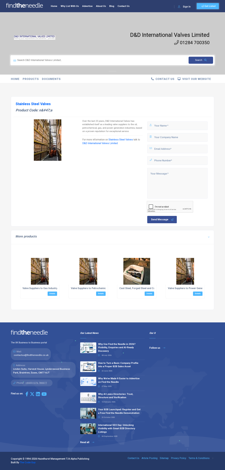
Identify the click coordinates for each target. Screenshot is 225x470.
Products (31, 79)
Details (52, 294)
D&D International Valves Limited (170, 35)
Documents (51, 79)
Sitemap (164, 458)
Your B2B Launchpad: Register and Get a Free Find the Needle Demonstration (119, 411)
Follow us (155, 347)
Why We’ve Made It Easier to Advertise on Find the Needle (119, 380)
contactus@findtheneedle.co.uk (31, 355)
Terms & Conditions (199, 458)
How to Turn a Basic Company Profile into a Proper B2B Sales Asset (118, 365)
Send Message (159, 219)
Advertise (87, 6)
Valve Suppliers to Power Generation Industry (193, 288)
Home (54, 6)
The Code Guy (28, 462)
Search (199, 60)
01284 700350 (194, 42)
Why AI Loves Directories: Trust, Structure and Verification (115, 396)
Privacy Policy (178, 458)
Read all (85, 442)
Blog (111, 6)
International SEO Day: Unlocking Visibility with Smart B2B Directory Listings (116, 428)
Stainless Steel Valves (121, 139)
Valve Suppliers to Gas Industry (39, 288)
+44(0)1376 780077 (36, 383)
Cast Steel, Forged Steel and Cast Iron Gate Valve (147, 288)
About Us (101, 6)
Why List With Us (70, 6)
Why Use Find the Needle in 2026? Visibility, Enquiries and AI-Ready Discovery (116, 347)
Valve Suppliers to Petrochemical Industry (94, 288)
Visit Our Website (196, 79)
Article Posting (150, 458)
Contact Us (123, 6)
